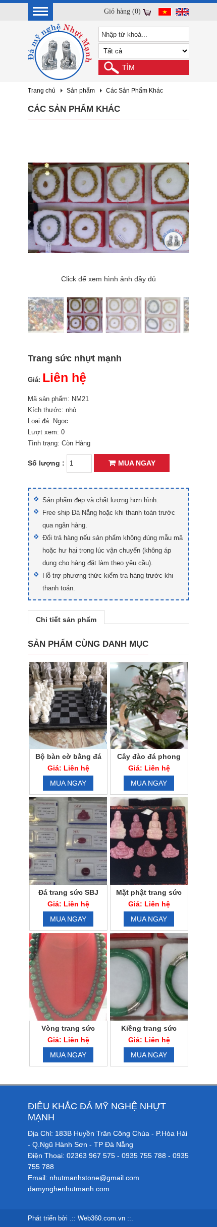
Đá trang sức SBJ (68, 892)
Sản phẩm (81, 90)
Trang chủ (42, 90)
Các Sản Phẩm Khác (134, 90)
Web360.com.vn (101, 1218)
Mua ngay (136, 463)
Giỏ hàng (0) (122, 11)
